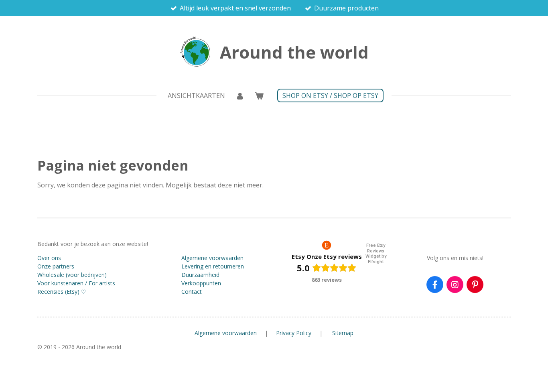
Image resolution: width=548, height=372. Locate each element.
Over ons (49, 258)
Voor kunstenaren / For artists (76, 283)
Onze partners (55, 266)
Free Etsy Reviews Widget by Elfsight (375, 254)
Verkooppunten (201, 283)
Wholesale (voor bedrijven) (72, 274)
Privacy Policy (293, 333)
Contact (191, 291)
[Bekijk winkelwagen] (259, 95)
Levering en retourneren (212, 266)
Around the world (294, 52)
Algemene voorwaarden (212, 258)
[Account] (240, 95)
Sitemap (342, 333)
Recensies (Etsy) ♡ (61, 291)
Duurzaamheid (200, 274)
